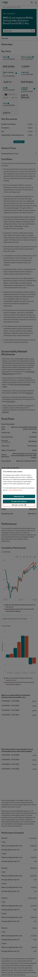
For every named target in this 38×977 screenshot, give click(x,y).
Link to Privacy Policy (15, 490)
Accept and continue (19, 501)
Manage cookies (18, 505)
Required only (19, 496)
